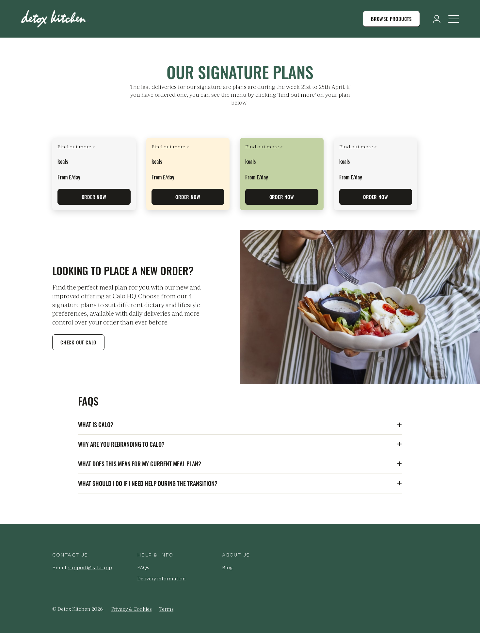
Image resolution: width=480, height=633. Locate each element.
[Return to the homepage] (55, 19)
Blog (227, 567)
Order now (94, 196)
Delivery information (161, 578)
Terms (166, 609)
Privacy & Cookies (131, 609)
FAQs (143, 567)
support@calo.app (90, 567)
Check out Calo (78, 342)
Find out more (74, 146)
